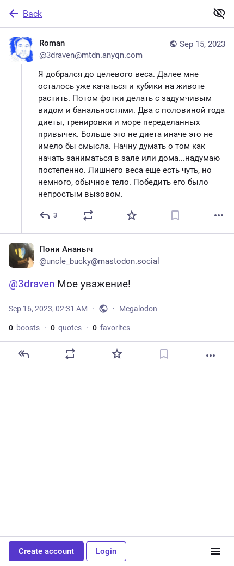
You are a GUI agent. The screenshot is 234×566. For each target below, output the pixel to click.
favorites (111, 327)
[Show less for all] (219, 13)
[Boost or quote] (88, 215)
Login (106, 551)
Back (32, 14)
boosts (24, 327)
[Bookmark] (175, 215)
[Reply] (23, 353)
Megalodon (138, 308)
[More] (218, 215)
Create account (46, 551)
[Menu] (215, 551)
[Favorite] (131, 215)
